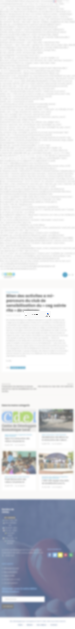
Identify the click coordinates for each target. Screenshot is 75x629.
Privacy (46, 316)
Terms (49, 316)
